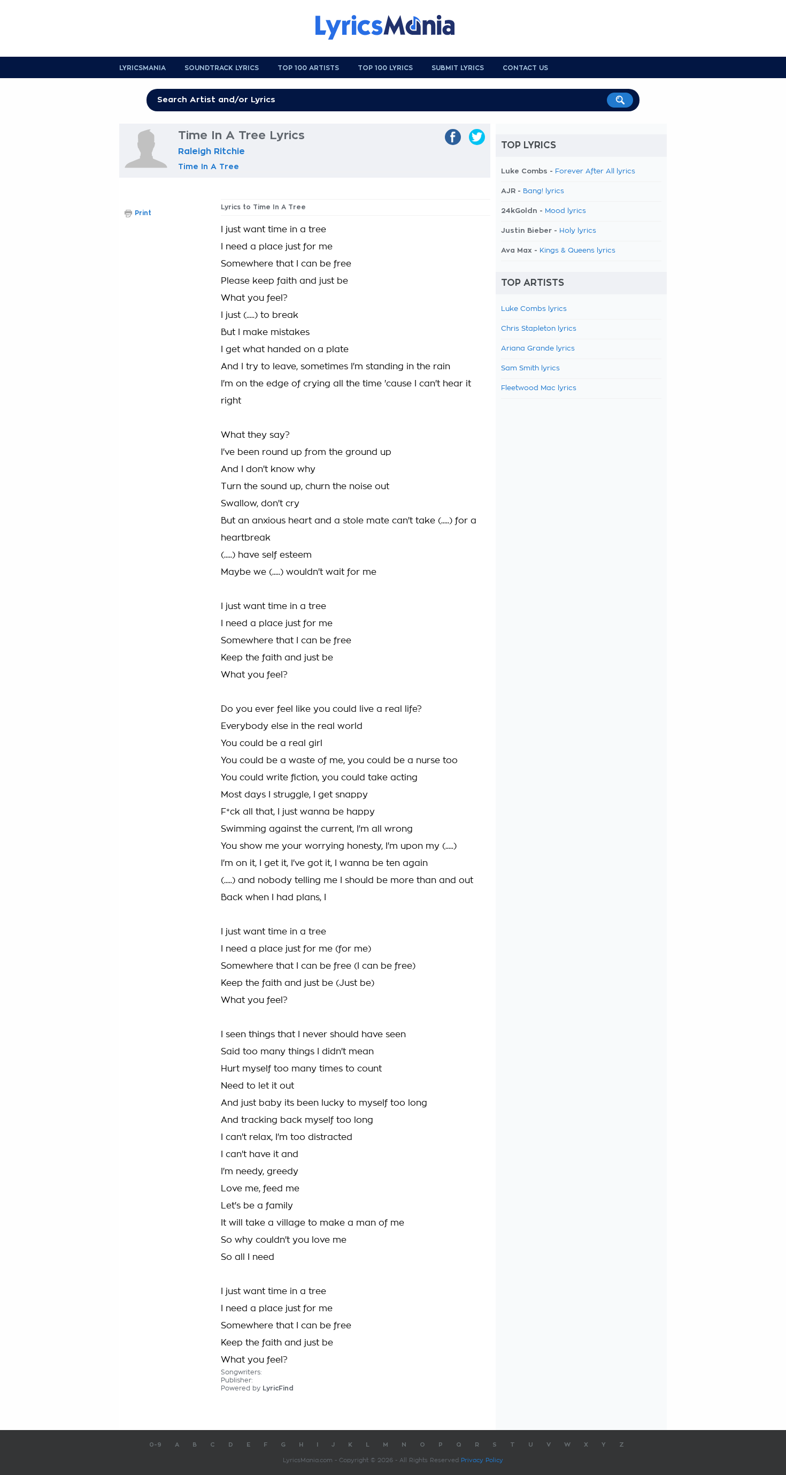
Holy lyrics (577, 230)
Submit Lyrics (457, 68)
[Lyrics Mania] (393, 27)
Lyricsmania (142, 68)
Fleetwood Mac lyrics (538, 388)
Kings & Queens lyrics (577, 250)
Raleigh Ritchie (211, 151)
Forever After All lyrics (595, 171)
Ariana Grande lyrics (538, 348)
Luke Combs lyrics (534, 309)
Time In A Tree (208, 166)
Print (143, 213)
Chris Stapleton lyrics (538, 328)
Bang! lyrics (543, 191)
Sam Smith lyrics (530, 368)
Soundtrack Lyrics (221, 68)
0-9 (155, 1445)
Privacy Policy (482, 1460)
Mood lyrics (565, 211)
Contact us (525, 68)
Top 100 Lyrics (385, 68)
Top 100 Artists (308, 68)
